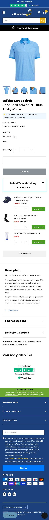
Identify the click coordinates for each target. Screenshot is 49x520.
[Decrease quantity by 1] (16, 150)
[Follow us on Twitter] (9, 494)
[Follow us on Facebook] (4, 494)
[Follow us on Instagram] (14, 494)
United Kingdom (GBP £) (13, 507)
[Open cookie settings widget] (44, 515)
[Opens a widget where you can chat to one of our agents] (10, 515)
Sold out (25, 171)
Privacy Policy (23, 459)
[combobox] (22, 20)
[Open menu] (4, 12)
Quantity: (7, 150)
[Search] (42, 20)
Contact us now (11, 395)
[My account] (39, 12)
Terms (11, 459)
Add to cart (38, 209)
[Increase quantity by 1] (32, 150)
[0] (44, 12)
